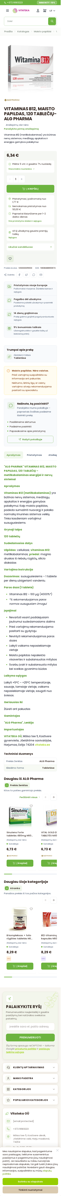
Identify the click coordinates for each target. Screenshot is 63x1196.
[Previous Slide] (46, 797)
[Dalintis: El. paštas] (41, 275)
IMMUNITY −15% (47, 2)
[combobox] (27, 21)
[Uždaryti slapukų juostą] (57, 1150)
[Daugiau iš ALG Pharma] (12, 100)
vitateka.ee (42, 745)
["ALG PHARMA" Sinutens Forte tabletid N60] (20, 816)
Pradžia (8, 31)
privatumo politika (25, 1048)
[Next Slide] (53, 797)
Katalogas (23, 31)
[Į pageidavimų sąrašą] (10, 258)
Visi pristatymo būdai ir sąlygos (24, 221)
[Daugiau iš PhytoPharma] (43, 958)
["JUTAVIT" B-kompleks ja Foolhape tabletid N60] (20, 919)
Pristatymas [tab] (34, 455)
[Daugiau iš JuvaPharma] (9, 958)
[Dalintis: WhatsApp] (34, 275)
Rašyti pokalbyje (32, 439)
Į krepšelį (22, 863)
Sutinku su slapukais (30, 1181)
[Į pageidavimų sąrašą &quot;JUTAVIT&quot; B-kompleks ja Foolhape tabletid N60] (31, 909)
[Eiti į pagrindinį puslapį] (21, 10)
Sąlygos (12, 237)
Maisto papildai (42, 31)
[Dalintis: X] (26, 275)
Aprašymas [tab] (13, 455)
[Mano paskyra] (38, 10)
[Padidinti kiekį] (21, 179)
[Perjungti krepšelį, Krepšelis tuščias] (45, 10)
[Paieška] (52, 21)
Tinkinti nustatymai (30, 1189)
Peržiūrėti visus (28, 797)
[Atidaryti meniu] (7, 10)
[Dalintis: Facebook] (19, 275)
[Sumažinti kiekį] (10, 179)
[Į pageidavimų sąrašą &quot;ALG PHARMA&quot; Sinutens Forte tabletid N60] (31, 806)
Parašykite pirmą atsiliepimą (21, 128)
